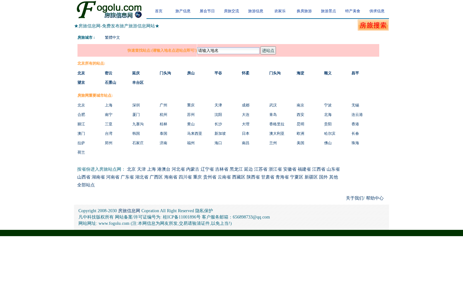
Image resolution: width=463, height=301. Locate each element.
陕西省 (253, 177)
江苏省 (260, 169)
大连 (245, 114)
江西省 (318, 169)
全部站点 (86, 185)
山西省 (83, 177)
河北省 (178, 169)
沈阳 (218, 114)
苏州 (191, 114)
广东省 (127, 177)
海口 (218, 143)
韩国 (136, 133)
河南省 (112, 177)
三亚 (108, 124)
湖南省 (98, 177)
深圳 (136, 105)
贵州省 (209, 177)
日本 (245, 133)
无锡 (355, 105)
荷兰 (81, 152)
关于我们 (354, 198)
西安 (300, 114)
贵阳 (328, 124)
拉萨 (81, 143)
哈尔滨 (329, 133)
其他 (333, 177)
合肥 (81, 114)
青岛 (273, 114)
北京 (81, 105)
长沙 (218, 124)
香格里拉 (276, 124)
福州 (191, 143)
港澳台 (163, 169)
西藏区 (238, 177)
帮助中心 (374, 198)
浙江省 (275, 169)
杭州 (163, 114)
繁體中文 (112, 37)
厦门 (136, 114)
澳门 (81, 133)
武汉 (273, 105)
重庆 (191, 105)
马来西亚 (194, 133)
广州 (163, 105)
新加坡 (220, 133)
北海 (328, 114)
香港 (355, 124)
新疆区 (311, 177)
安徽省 (289, 169)
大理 (245, 124)
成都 (245, 105)
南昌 (245, 143)
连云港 (357, 114)
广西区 (156, 177)
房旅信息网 (129, 210)
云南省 (224, 177)
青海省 (282, 177)
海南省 (170, 177)
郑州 (108, 143)
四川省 (185, 177)
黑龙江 (236, 169)
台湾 (108, 133)
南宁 (108, 114)
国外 (323, 177)
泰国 (163, 133)
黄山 (191, 124)
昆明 (300, 124)
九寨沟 (138, 124)
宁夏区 (296, 177)
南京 (300, 105)
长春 (355, 133)
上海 (108, 105)
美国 (300, 143)
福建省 (304, 169)
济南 (163, 143)
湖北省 (141, 177)
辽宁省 (207, 169)
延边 (248, 169)
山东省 (333, 169)
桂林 (163, 124)
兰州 (273, 143)
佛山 (328, 143)
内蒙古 (192, 169)
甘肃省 (267, 177)
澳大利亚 (276, 133)
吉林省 (221, 169)
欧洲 (300, 133)
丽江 (81, 124)
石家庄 (138, 143)
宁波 (328, 105)
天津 (218, 105)
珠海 (355, 143)
